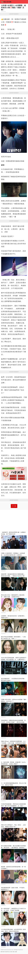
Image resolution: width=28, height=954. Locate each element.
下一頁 (14, 506)
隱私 (14, 951)
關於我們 (3, 951)
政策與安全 (7, 951)
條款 (11, 951)
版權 (16, 951)
